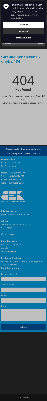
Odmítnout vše (23, 37)
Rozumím (23, 24)
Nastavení (23, 31)
